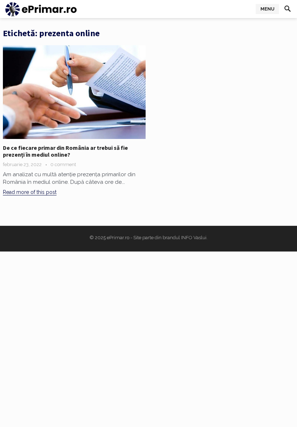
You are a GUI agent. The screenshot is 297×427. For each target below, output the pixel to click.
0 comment (63, 164)
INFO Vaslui (193, 237)
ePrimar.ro (118, 237)
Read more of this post (30, 192)
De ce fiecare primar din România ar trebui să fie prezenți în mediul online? (65, 151)
